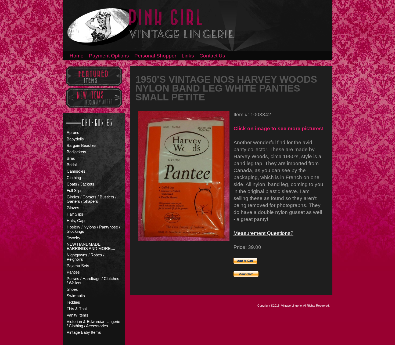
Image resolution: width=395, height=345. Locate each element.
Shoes (72, 289)
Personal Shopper (155, 56)
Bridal (72, 165)
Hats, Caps (77, 221)
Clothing (74, 178)
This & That (77, 309)
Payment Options (109, 56)
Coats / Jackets (80, 184)
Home (77, 56)
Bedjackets (76, 152)
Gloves (73, 208)
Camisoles (76, 171)
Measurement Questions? (263, 233)
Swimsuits (76, 296)
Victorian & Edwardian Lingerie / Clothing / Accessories (93, 323)
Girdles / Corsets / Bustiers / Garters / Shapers (91, 199)
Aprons (73, 132)
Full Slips (74, 190)
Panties (73, 272)
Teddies (73, 302)
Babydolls (75, 139)
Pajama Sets (78, 266)
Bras (71, 158)
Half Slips (75, 214)
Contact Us (212, 56)
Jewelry (73, 238)
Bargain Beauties (81, 145)
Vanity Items (77, 315)
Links (188, 56)
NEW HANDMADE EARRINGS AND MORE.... (91, 246)
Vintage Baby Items (84, 332)
